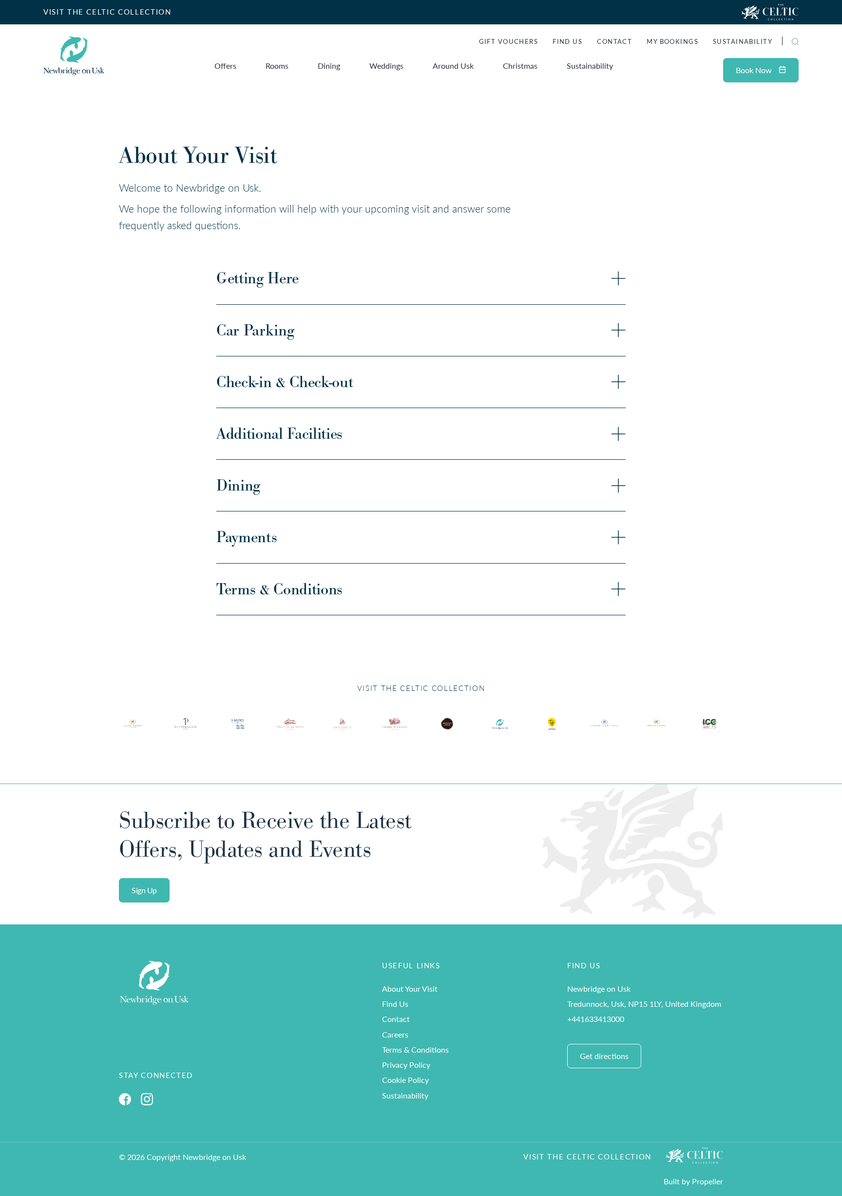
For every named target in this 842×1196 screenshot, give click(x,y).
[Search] (783, 42)
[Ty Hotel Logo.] (133, 731)
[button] (795, 42)
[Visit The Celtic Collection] (770, 12)
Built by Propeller (693, 1181)
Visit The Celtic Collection (587, 1156)
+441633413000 (595, 1018)
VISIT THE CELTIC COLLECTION (107, 11)
